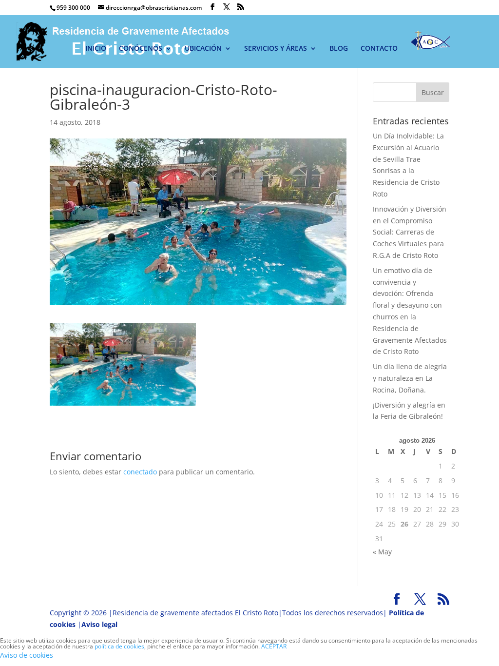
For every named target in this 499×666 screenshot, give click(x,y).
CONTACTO (379, 49)
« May (382, 551)
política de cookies (119, 646)
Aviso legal (99, 624)
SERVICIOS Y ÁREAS (275, 49)
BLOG (338, 49)
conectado (140, 471)
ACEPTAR (274, 646)
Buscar (433, 92)
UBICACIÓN (203, 49)
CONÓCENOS (140, 49)
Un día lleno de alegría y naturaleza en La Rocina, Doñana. (410, 378)
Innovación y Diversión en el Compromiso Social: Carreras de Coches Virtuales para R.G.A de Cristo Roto (409, 232)
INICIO (95, 49)
